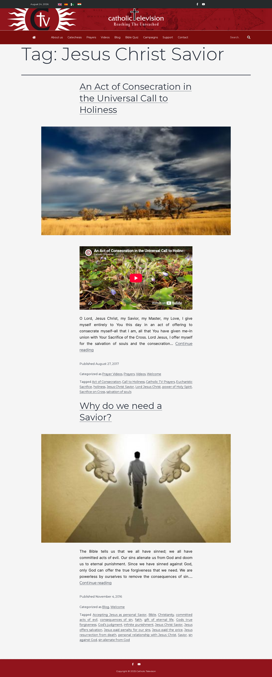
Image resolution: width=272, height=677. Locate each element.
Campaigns (150, 37)
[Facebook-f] (197, 4)
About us (57, 37)
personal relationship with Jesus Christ (147, 635)
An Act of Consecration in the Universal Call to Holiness (136, 98)
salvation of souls (118, 392)
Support (168, 37)
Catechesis (75, 37)
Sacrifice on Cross (92, 392)
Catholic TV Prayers (160, 382)
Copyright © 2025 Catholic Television (136, 671)
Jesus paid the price (167, 630)
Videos (105, 37)
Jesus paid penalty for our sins (127, 630)
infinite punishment (139, 624)
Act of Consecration (106, 382)
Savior (182, 635)
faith (138, 619)
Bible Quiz (131, 37)
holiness (99, 387)
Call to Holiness (133, 382)
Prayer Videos (112, 374)
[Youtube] (203, 4)
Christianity (166, 614)
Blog (117, 37)
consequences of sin (116, 619)
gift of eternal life (159, 619)
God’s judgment (110, 624)
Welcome (154, 374)
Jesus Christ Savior (120, 387)
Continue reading (96, 583)
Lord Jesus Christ (148, 387)
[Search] (249, 37)
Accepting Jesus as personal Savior (120, 614)
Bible (152, 614)
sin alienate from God (114, 640)
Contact (183, 37)
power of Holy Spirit (177, 387)
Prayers (91, 37)
